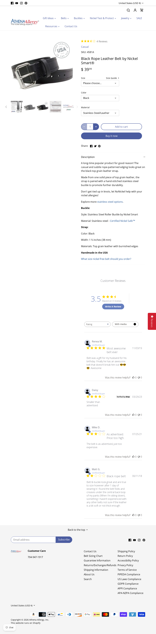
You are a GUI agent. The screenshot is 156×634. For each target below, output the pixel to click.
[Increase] (96, 126)
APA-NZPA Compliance (130, 593)
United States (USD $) (130, 3)
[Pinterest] (26, 3)
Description (88, 157)
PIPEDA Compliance (129, 574)
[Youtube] (16, 3)
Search (88, 579)
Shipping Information (96, 569)
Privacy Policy (125, 565)
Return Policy (125, 556)
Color (83, 92)
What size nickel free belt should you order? (106, 259)
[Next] (69, 68)
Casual (85, 46)
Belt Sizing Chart (93, 556)
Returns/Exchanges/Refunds (100, 565)
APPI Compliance (127, 588)
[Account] (135, 10)
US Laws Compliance (129, 579)
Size (83, 78)
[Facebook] (12, 3)
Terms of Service (127, 569)
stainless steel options (110, 201)
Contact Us (90, 551)
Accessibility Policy (128, 560)
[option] (42, 68)
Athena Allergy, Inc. (39, 619)
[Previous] (15, 68)
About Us (89, 574)
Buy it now (111, 136)
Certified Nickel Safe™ (122, 221)
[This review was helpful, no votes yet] (133, 377)
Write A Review (113, 306)
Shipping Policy (126, 551)
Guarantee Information (97, 560)
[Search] (128, 10)
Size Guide (111, 78)
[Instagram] (21, 3)
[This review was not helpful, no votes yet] (139, 377)
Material (85, 107)
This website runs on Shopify (25, 622)
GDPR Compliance (128, 583)
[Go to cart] (142, 10)
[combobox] (97, 324)
